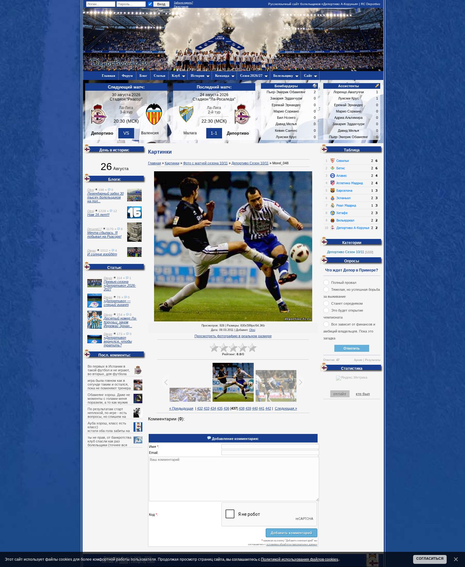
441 (261, 408)
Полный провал (343, 282)
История (197, 75)
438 (242, 408)
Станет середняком (347, 303)
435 (220, 408)
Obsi (252, 330)
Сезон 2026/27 (251, 75)
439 (248, 408)
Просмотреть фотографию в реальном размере (233, 336)
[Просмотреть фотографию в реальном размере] (233, 246)
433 (206, 408)
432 (200, 408)
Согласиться (429, 558)
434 (213, 408)
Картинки (172, 163)
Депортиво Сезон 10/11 (250, 163)
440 (255, 408)
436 (226, 408)
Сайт (308, 75)
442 (268, 408)
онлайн (339, 394)
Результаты (372, 360)
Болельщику (283, 75)
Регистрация (181, 6)
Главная (154, 163)
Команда (222, 75)
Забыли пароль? (183, 2)
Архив (358, 360)
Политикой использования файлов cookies (299, 559)
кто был (363, 394)
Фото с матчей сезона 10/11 (205, 163)
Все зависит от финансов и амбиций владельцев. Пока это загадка (349, 331)
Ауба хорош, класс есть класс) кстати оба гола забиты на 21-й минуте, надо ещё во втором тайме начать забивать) (115, 430)
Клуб (176, 75)
